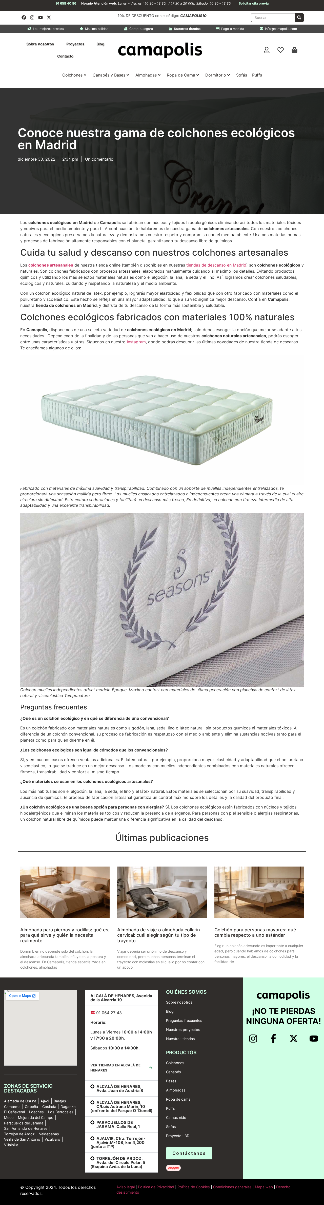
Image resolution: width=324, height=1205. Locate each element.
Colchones (72, 75)
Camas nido (176, 1117)
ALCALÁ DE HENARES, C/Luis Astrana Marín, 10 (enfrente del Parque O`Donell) (121, 1106)
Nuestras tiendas (180, 1039)
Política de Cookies (193, 1187)
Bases (171, 1081)
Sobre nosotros (40, 44)
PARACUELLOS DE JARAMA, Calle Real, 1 (118, 1124)
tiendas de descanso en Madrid (216, 265)
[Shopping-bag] (294, 50)
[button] (121, 998)
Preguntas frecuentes (184, 1020)
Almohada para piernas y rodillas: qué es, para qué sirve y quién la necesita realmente (65, 935)
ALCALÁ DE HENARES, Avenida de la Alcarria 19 (121, 997)
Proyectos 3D (177, 1136)
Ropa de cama (178, 1099)
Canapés (173, 1072)
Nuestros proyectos (183, 1029)
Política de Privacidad (155, 1187)
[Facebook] (23, 17)
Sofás (241, 75)
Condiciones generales (232, 1187)
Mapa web (264, 1187)
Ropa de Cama (181, 75)
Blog (100, 44)
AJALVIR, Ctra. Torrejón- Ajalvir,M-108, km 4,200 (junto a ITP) (118, 1142)
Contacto (65, 56)
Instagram (136, 341)
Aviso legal (125, 1187)
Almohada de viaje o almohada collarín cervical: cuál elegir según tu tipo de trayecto (158, 935)
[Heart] (280, 50)
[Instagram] (32, 17)
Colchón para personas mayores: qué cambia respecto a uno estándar (255, 932)
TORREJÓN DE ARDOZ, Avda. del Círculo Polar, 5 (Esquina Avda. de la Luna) (117, 1162)
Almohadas (146, 75)
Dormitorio (215, 75)
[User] (266, 50)
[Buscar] (299, 17)
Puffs (257, 75)
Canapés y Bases (109, 75)
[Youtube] (40, 17)
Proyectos (75, 44)
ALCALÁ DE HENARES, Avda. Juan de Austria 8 (119, 1088)
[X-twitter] (48, 17)
